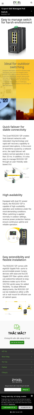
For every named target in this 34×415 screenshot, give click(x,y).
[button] (17, 412)
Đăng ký (25, 389)
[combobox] (32, 396)
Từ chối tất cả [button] (25, 407)
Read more (12, 404)
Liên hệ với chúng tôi (17, 342)
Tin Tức (4, 362)
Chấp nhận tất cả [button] (9, 407)
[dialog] (17, 404)
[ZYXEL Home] (17, 3)
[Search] (31, 2)
